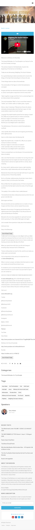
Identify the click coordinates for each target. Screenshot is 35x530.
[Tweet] (12, 364)
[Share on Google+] (15, 364)
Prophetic (4, 398)
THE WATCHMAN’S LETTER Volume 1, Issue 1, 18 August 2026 (16, 435)
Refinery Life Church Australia (9, 395)
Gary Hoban (4, 386)
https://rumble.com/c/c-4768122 (10, 353)
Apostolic (27, 395)
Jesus (9, 389)
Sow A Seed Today (7, 233)
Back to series (5, 28)
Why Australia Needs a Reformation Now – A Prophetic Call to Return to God (17, 448)
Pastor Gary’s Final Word (7, 440)
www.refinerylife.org (8, 258)
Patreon (3, 329)
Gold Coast (26, 386)
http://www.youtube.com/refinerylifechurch (13, 346)
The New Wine (13, 392)
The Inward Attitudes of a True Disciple (11, 375)
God (21, 386)
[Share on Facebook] (10, 364)
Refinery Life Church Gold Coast (20, 389)
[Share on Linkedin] (18, 364)
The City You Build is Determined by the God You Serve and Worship (17, 454)
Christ (19, 392)
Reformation (5, 392)
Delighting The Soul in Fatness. (15, 398)
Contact (8, 525)
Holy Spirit (4, 389)
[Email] (20, 364)
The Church (20, 395)
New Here (13, 525)
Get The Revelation (13, 386)
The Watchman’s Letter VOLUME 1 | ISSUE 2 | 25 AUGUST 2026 (16, 429)
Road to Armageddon (7, 458)
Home (3, 525)
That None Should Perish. (8, 443)
